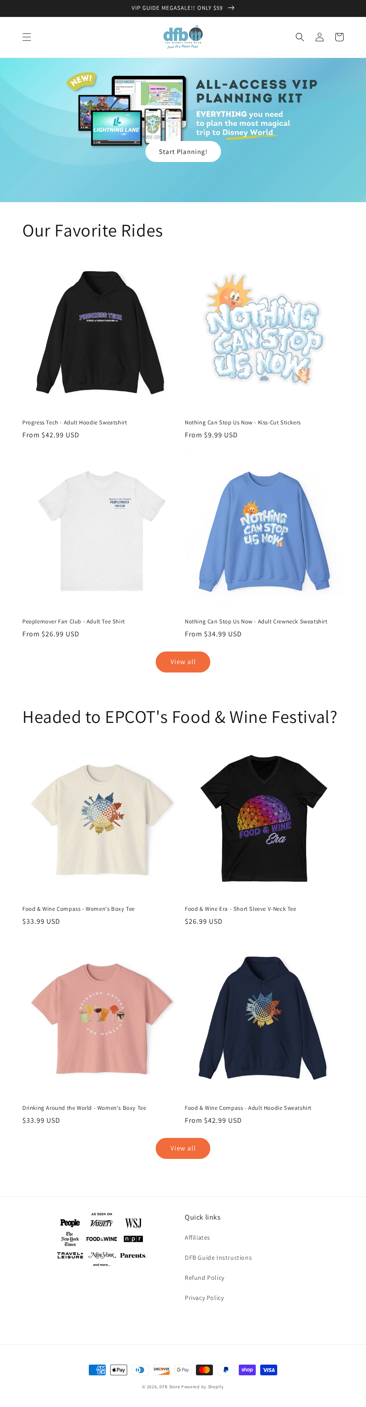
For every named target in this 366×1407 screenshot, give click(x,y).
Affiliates (197, 1237)
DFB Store (169, 1387)
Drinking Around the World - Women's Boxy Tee (84, 1108)
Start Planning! (183, 151)
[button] (27, 37)
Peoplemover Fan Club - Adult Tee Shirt (73, 621)
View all (183, 661)
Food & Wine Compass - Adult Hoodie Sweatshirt (248, 1108)
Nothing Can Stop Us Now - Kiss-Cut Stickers (243, 422)
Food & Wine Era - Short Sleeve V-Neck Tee (240, 909)
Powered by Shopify (202, 1387)
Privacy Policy (204, 1298)
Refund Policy (205, 1278)
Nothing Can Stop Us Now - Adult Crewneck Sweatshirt (256, 621)
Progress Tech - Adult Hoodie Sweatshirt (74, 422)
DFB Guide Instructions (218, 1257)
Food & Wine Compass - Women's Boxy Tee (78, 909)
